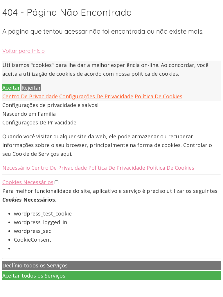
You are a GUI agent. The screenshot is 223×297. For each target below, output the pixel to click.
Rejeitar (31, 87)
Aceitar (11, 87)
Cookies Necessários (27, 182)
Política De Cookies (158, 96)
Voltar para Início (23, 51)
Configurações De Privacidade (96, 96)
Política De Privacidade (117, 167)
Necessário (16, 167)
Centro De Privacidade (30, 96)
